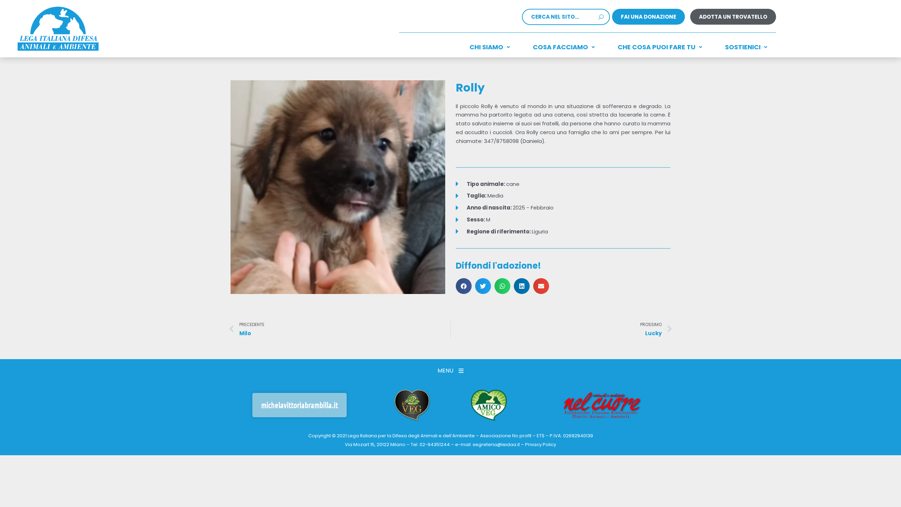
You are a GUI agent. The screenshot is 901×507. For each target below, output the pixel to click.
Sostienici (743, 47)
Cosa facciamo (560, 47)
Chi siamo (486, 47)
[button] (464, 286)
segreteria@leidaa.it (496, 444)
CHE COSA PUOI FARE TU (656, 47)
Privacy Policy (540, 444)
